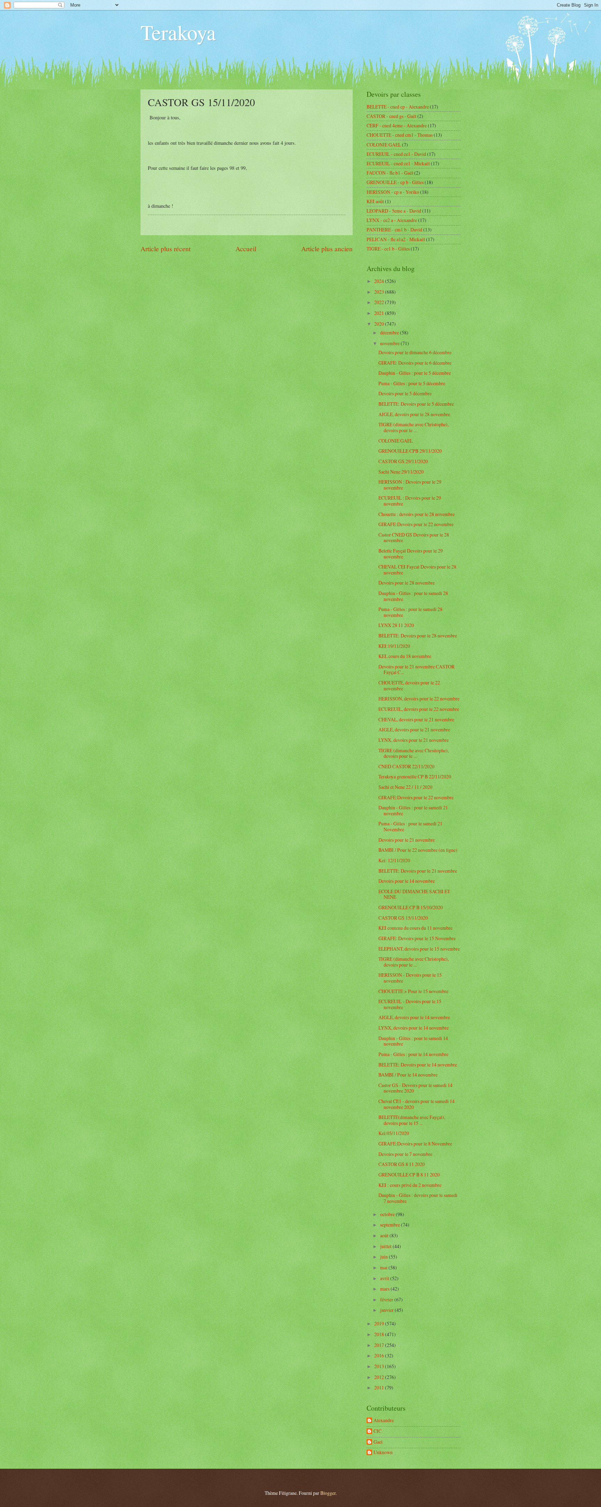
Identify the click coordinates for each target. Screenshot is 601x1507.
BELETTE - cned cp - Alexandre (398, 106)
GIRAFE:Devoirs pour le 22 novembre (416, 524)
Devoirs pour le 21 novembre (406, 839)
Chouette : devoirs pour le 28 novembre (416, 514)
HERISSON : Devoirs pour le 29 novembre (409, 484)
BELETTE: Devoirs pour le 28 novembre (417, 635)
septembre (390, 1224)
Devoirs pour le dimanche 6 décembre (414, 352)
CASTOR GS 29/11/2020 (403, 461)
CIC (378, 1431)
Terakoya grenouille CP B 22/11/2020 (414, 776)
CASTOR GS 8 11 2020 (401, 1164)
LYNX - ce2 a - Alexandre (392, 220)
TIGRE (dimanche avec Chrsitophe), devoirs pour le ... (413, 753)
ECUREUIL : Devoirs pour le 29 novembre (409, 500)
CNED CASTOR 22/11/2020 (406, 766)
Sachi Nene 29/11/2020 (401, 471)
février (387, 1299)
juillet (386, 1246)
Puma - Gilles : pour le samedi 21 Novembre (410, 826)
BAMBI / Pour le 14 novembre (408, 1074)
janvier (387, 1310)
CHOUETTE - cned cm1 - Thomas (400, 135)
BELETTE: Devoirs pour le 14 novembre (417, 1064)
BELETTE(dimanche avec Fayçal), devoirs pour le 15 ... (411, 1120)
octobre (388, 1214)
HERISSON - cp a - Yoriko (393, 192)
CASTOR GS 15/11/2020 (403, 917)
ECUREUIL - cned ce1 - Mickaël (398, 163)
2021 (379, 313)
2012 (379, 1377)
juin (384, 1256)
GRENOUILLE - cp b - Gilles (395, 182)
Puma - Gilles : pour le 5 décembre (411, 383)
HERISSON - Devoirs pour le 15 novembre (410, 977)
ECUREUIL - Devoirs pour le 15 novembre (409, 1004)
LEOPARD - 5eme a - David (394, 210)
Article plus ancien (327, 248)
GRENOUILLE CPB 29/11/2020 (410, 450)
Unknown (383, 1453)
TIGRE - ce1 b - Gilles (388, 248)
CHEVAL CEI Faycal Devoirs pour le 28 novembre (417, 569)
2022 (379, 302)
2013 (379, 1366)
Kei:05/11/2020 (393, 1133)
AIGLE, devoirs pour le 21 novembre (414, 729)
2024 (379, 281)
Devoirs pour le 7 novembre (405, 1154)
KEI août (375, 201)
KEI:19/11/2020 (394, 646)
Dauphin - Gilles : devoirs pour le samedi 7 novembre (417, 1198)
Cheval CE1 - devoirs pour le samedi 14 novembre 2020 (416, 1104)
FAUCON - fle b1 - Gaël (390, 172)
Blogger (328, 1493)
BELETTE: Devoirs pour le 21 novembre (417, 870)
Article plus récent (166, 248)
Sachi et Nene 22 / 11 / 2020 (405, 787)
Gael (378, 1442)
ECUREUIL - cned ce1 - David (396, 154)
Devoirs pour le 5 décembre (405, 393)
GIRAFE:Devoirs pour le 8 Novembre (415, 1143)
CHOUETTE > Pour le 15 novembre (413, 991)
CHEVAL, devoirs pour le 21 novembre (416, 719)
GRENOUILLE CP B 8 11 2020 (409, 1174)
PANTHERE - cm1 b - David (394, 229)
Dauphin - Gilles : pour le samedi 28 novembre (413, 596)
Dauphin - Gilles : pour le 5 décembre (414, 373)
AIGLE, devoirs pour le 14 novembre (414, 1017)
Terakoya (178, 32)
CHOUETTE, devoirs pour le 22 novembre (409, 685)
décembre (390, 332)
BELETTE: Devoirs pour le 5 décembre (416, 403)
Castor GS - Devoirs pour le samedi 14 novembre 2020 (415, 1088)
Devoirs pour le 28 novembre (406, 582)
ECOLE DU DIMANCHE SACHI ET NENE (414, 894)
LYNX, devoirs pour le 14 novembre (413, 1027)
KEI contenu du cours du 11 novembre (415, 928)
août (385, 1235)
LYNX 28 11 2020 (396, 625)
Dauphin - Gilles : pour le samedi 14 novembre (413, 1041)
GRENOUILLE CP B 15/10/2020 (410, 907)
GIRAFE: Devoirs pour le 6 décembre (414, 362)
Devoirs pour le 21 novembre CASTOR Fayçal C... (416, 669)
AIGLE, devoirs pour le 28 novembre (414, 414)
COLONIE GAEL (384, 144)
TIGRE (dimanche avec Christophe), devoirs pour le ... (413, 427)
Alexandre (384, 1420)
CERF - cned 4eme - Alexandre (397, 125)
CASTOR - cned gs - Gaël (391, 116)
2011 (379, 1387)
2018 (379, 1334)
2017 (379, 1345)
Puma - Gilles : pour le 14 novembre (413, 1054)
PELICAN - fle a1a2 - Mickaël (396, 239)
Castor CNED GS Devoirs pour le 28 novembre (413, 537)
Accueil (245, 248)
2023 (379, 291)
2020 (379, 323)
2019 (379, 1323)
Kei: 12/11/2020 (394, 860)
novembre (390, 343)
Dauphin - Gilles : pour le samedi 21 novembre (413, 810)
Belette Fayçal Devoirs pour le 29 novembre (410, 553)
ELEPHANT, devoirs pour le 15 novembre (419, 948)
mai (384, 1267)
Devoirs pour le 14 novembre (406, 881)
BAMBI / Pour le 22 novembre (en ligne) (417, 850)
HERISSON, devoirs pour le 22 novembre (418, 698)
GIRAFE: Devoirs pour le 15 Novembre (417, 938)
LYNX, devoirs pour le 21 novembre (413, 740)
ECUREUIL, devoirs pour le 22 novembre (418, 709)
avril (385, 1278)
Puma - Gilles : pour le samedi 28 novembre (410, 612)
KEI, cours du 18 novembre (404, 656)
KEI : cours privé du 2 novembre (409, 1185)
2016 (379, 1355)
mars (385, 1288)
